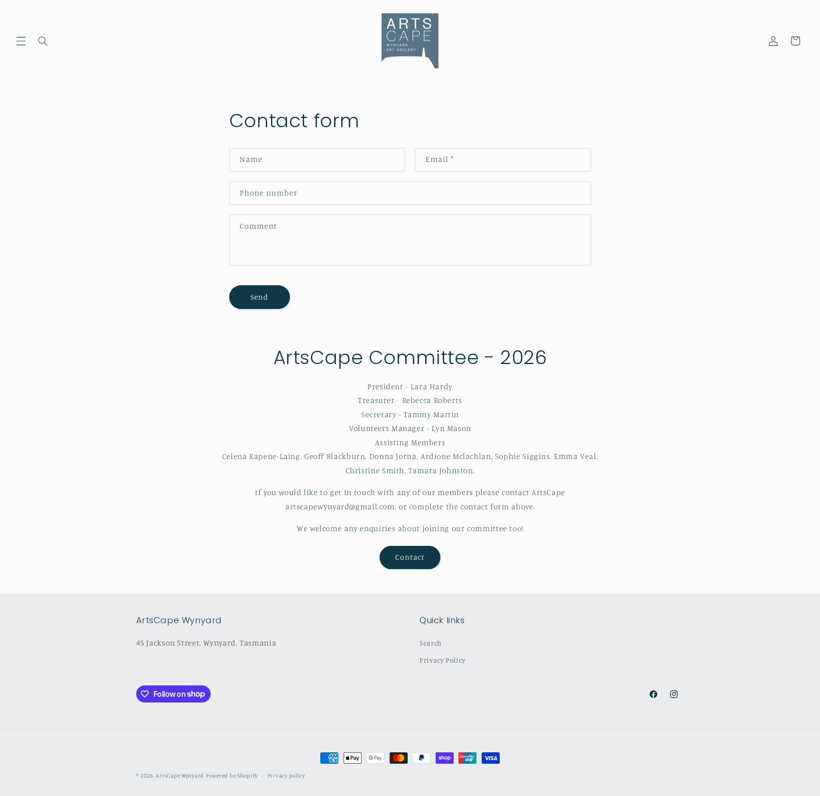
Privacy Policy (442, 660)
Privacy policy (286, 775)
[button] (21, 41)
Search (430, 643)
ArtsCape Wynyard (180, 775)
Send (259, 296)
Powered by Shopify (232, 775)
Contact (410, 557)
